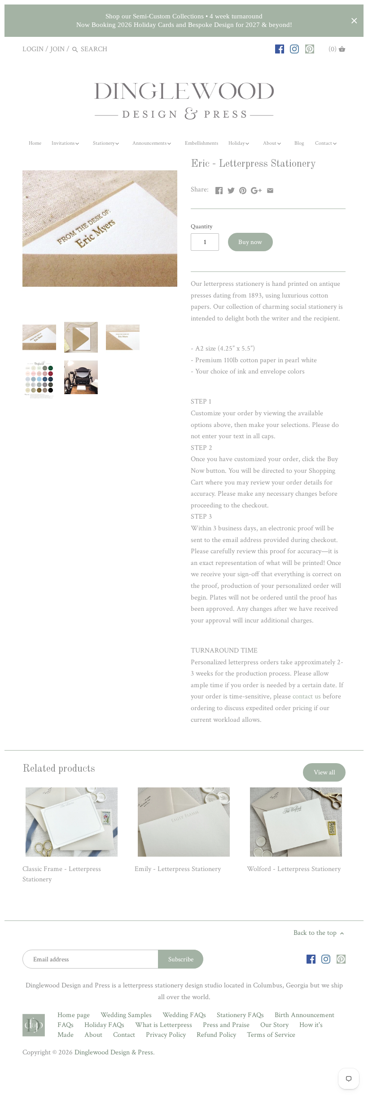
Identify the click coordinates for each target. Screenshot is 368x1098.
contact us (307, 696)
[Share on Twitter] (231, 188)
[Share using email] (270, 188)
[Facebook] (279, 49)
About (93, 1035)
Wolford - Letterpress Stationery (294, 869)
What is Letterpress (163, 1025)
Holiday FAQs (104, 1025)
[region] (184, 20)
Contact (124, 1035)
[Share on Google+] (256, 188)
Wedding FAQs (184, 1015)
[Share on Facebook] (219, 188)
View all (324, 772)
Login (33, 49)
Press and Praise (226, 1025)
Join (57, 49)
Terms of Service (271, 1035)
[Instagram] (294, 49)
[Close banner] (354, 21)
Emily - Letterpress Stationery (178, 869)
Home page (73, 1015)
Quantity (201, 226)
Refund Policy (216, 1035)
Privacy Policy (166, 1035)
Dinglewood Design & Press (113, 1052)
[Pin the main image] (242, 188)
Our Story (274, 1025)
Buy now (250, 242)
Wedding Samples (126, 1015)
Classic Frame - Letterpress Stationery (61, 874)
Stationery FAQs (240, 1015)
